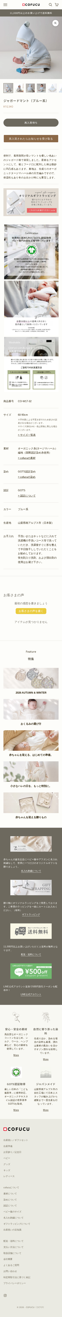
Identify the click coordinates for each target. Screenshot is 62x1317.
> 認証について (27, 495)
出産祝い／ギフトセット (15, 1140)
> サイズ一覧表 (27, 434)
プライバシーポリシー (14, 1283)
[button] (31, 139)
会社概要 (7, 1259)
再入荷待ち (31, 122)
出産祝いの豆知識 (12, 1229)
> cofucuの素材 (26, 457)
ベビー (6, 1158)
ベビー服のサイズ (12, 1211)
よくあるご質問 (11, 1265)
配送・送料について (31, 954)
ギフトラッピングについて (16, 1224)
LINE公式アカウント (31, 994)
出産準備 (7, 1146)
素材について (10, 1193)
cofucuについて (11, 1187)
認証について (10, 1205)
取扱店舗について (12, 1253)
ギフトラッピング (31, 914)
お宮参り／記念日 (12, 1152)
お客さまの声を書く (31, 611)
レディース (9, 1176)
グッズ (6, 1164)
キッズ (6, 1170)
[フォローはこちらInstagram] (5, 1295)
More (16, 1055)
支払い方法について (13, 1247)
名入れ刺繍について (31, 871)
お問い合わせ (10, 1271)
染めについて (10, 1199)
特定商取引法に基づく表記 (16, 1277)
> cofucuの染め (26, 476)
